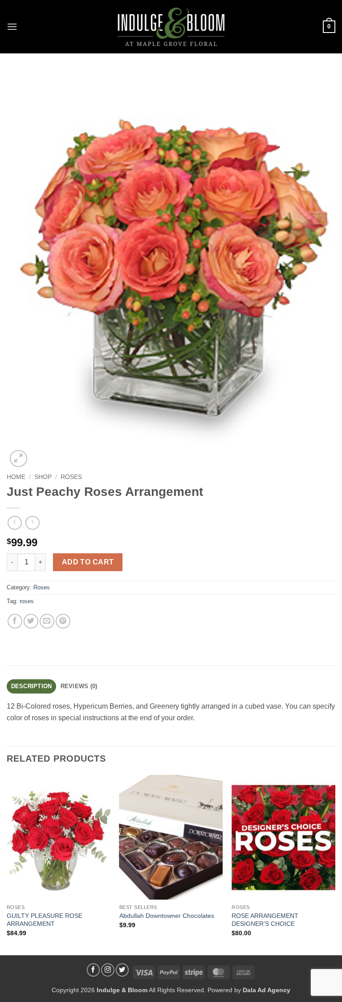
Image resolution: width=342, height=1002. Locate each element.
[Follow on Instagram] (107, 970)
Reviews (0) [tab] (79, 686)
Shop (43, 477)
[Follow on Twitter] (122, 970)
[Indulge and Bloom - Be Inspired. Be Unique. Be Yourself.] (171, 27)
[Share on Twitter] (31, 621)
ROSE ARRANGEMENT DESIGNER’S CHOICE (265, 920)
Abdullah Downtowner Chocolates (166, 915)
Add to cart (88, 562)
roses (27, 601)
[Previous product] (32, 523)
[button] (12, 26)
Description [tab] (31, 686)
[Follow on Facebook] (93, 970)
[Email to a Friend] (47, 621)
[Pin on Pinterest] (63, 621)
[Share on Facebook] (15, 621)
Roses (71, 477)
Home (16, 477)
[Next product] (14, 523)
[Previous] (7, 864)
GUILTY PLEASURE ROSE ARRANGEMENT (44, 920)
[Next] (335, 864)
